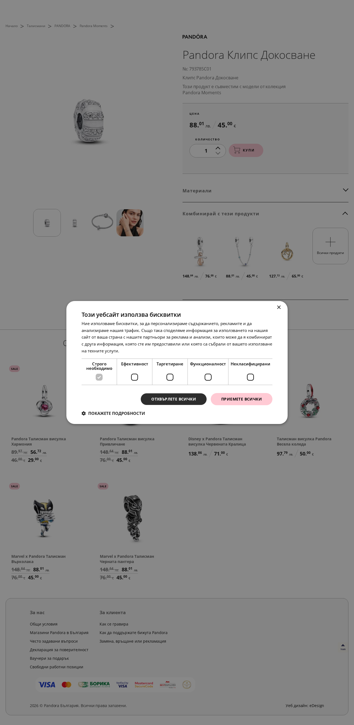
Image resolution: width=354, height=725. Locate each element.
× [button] (279, 307)
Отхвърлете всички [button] (173, 399)
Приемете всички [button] (241, 399)
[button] (113, 413)
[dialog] (177, 362)
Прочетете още (135, 351)
